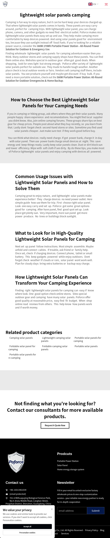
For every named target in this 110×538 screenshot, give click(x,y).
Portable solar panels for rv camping (22, 356)
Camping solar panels (21, 337)
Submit (96, 510)
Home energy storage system (70, 469)
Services (65, 533)
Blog (102, 530)
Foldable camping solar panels (54, 348)
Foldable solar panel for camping (21, 348)
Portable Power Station (68, 461)
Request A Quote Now (55, 425)
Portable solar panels (86, 346)
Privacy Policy (91, 530)
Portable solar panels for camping (87, 339)
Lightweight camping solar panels (56, 339)
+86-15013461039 (18, 489)
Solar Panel (62, 465)
